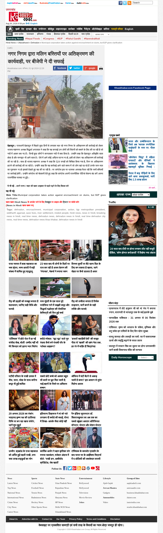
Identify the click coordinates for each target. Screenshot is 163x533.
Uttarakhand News (63, 512)
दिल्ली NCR (73, 34)
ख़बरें (17, 29)
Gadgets (106, 493)
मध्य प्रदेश (86, 34)
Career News (12, 512)
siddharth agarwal (16, 213)
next (153, 224)
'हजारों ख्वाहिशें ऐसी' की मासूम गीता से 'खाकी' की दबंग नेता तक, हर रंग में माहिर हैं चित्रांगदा (86, 342)
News (9, 478)
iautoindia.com (133, 502)
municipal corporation (54, 209)
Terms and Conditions (96, 519)
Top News (11, 488)
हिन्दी (27, 23)
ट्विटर (65, 202)
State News (60, 478)
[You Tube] (93, 469)
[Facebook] (65, 469)
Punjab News (60, 493)
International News (15, 497)
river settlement (45, 213)
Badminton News (38, 497)
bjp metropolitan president (90, 209)
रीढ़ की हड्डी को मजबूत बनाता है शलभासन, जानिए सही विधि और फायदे (23, 305)
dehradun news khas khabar (43, 219)
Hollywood (84, 488)
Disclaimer (115, 519)
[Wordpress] (88, 469)
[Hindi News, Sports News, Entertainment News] (10, 29)
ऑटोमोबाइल (97, 29)
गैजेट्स (87, 29)
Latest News (12, 483)
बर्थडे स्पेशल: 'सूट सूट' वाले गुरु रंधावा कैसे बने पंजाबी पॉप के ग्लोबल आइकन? (54, 342)
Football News (37, 488)
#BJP (60, 38)
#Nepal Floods (32, 38)
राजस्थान (30, 34)
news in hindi (88, 213)
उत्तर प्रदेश (18, 34)
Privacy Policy (75, 519)
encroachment (33, 209)
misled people (61, 213)
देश (22, 29)
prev (112, 224)
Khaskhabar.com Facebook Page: (132, 88)
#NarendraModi (92, 38)
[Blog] (84, 469)
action (71, 209)
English (34, 23)
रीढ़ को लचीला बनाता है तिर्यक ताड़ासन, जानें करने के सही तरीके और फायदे (85, 305)
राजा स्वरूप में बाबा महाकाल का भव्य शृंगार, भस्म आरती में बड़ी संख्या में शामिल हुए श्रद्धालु (23, 267)
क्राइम (29, 29)
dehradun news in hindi (68, 216)
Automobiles (108, 497)
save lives (31, 213)
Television (83, 493)
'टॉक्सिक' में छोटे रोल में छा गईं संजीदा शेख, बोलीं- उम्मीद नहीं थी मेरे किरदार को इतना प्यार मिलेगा (23, 342)
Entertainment (85, 478)
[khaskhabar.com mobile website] (97, 469)
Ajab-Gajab (108, 483)
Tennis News (36, 493)
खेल (35, 29)
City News (11, 507)
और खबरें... (152, 188)
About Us (13, 519)
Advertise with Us (30, 519)
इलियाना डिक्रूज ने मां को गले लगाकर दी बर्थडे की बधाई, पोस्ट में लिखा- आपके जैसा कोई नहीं (54, 417)
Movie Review (85, 497)
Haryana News (61, 497)
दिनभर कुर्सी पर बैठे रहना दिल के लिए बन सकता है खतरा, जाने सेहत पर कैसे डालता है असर (86, 267)
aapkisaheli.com (134, 483)
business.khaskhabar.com (138, 493)
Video (105, 502)
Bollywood (84, 483)
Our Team (60, 519)
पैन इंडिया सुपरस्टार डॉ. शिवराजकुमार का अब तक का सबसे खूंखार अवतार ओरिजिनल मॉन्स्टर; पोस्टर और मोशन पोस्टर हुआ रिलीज (86, 421)
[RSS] (79, 469)
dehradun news (46, 216)
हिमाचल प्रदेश (59, 34)
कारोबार (71, 29)
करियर (106, 29)
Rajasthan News (62, 488)
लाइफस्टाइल (61, 29)
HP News (59, 502)
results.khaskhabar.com (137, 507)
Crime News (12, 502)
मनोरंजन (42, 29)
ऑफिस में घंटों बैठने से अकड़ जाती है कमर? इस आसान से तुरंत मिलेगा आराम (86, 380)
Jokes (81, 502)
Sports (34, 478)
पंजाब (48, 34)
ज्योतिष (79, 29)
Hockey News (37, 502)
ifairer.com (131, 497)
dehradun (19, 209)
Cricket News (37, 483)
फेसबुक (48, 202)
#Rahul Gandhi (73, 38)
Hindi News (11, 43)
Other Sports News (39, 507)
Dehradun (35, 43)
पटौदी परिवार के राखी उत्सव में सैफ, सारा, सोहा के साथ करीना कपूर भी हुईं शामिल (23, 380)
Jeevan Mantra (110, 488)
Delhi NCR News (62, 507)
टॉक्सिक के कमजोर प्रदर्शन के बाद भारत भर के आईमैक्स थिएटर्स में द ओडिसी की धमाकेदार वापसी (86, 455)
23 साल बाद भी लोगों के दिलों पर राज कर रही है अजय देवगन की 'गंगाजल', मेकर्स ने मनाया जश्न (55, 267)
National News (13, 493)
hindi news (75, 213)
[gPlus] (74, 469)
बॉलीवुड (51, 29)
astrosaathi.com (133, 488)
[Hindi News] (22, 21)
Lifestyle (107, 478)
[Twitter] (70, 469)
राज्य (9, 34)
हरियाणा (40, 34)
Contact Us (47, 519)
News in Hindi (14, 205)
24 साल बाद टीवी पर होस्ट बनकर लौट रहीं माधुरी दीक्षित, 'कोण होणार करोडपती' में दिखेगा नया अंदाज (132, 250)
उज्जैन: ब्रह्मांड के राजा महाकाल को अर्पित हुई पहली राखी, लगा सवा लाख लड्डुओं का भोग (23, 455)
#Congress (48, 38)
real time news (29, 216)
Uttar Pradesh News (63, 483)
